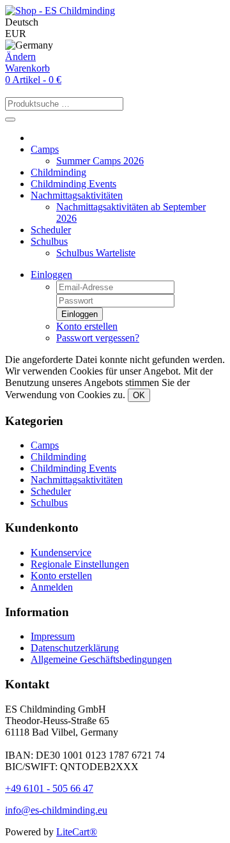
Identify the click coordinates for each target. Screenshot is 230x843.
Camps (45, 149)
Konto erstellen (87, 326)
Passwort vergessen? (97, 337)
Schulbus (49, 241)
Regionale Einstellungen (80, 564)
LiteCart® (76, 831)
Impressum (53, 636)
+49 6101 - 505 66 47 (49, 788)
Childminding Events (73, 183)
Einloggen (51, 274)
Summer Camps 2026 (100, 160)
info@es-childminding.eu (56, 810)
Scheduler (51, 229)
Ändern (20, 56)
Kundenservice (61, 552)
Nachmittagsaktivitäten (77, 195)
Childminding (58, 172)
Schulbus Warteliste (95, 252)
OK (139, 395)
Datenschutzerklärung (75, 647)
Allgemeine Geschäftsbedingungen (101, 659)
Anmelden (52, 587)
